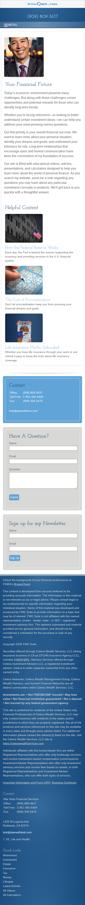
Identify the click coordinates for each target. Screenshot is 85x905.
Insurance (9, 868)
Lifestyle (8, 881)
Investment (10, 859)
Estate (7, 864)
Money (7, 877)
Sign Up (14, 558)
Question (14, 469)
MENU (12, 25)
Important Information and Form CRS (26, 782)
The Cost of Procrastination (27, 300)
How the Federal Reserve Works (31, 248)
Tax (5, 872)
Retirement (10, 855)
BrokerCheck (22, 584)
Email (12, 456)
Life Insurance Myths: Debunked (32, 348)
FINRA (18, 659)
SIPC (26, 659)
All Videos (9, 890)
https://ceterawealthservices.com (23, 743)
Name (13, 443)
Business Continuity (64, 782)
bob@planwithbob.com (23, 410)
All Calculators (12, 894)
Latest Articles (11, 886)
